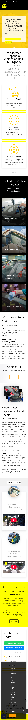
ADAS (4, 453)
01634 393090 (17, 653)
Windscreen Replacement (13, 39)
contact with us (13, 594)
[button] (25, 6)
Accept (12, 716)
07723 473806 (17, 656)
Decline (14, 711)
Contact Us (9, 42)
